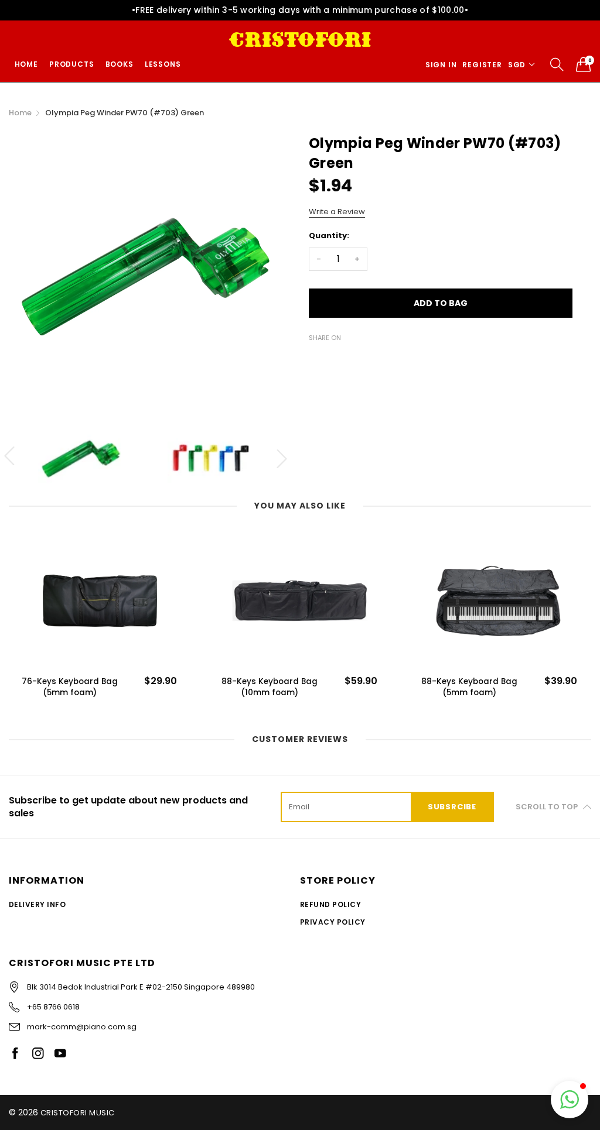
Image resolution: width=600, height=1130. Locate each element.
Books (119, 64)
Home (26, 64)
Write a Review (337, 211)
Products (71, 64)
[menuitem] (26, 64)
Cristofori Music (77, 1112)
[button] (569, 1099)
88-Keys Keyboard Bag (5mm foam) (269, 687)
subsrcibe (452, 806)
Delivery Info (37, 904)
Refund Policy (330, 904)
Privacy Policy (333, 922)
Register (482, 65)
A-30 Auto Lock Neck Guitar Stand (469, 687)
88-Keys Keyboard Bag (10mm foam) (70, 687)
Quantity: (329, 235)
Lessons (163, 64)
